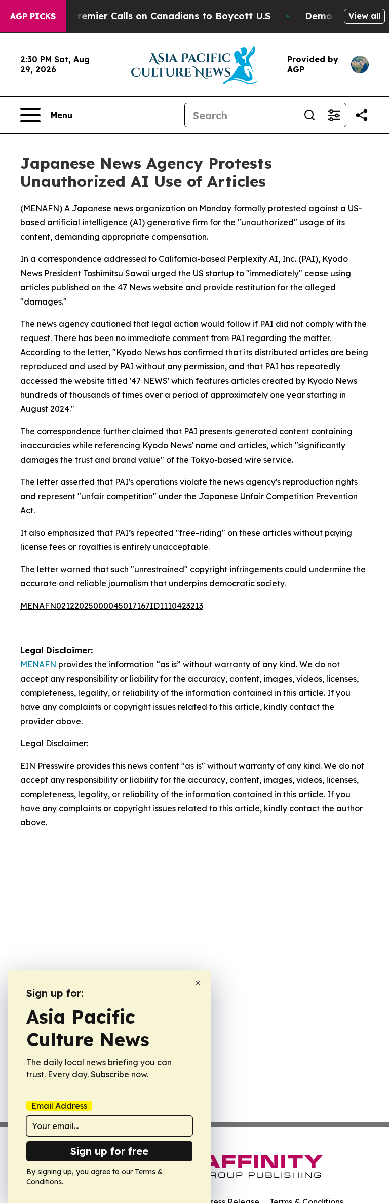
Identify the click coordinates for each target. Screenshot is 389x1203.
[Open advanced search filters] (334, 115)
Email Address (59, 1106)
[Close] (198, 983)
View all (364, 16)
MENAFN (41, 208)
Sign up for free (109, 1151)
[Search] (309, 115)
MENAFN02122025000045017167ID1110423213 (111, 605)
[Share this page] (362, 115)
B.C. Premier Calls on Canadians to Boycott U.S (161, 16)
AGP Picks (33, 16)
